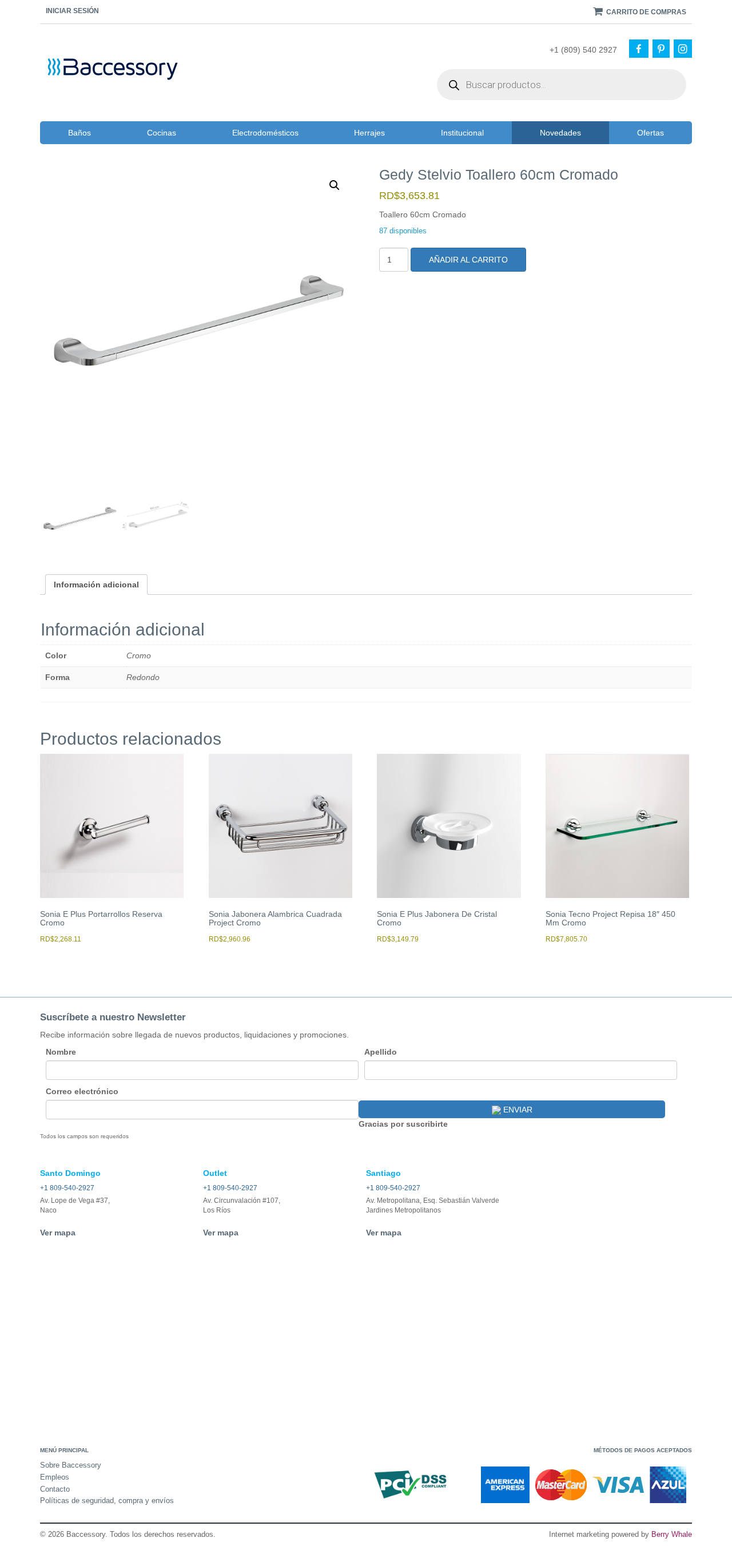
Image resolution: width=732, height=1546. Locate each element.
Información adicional (96, 584)
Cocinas (161, 132)
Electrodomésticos (265, 132)
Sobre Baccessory (70, 1465)
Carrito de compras (645, 12)
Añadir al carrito (468, 259)
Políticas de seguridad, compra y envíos (107, 1500)
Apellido (380, 1051)
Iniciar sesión (72, 11)
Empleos (54, 1477)
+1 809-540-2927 (67, 1188)
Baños (79, 132)
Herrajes (369, 132)
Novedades (560, 132)
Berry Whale (671, 1534)
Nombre (61, 1051)
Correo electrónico (82, 1091)
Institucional (462, 132)
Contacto (55, 1489)
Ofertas (650, 132)
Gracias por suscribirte (403, 1123)
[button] (334, 185)
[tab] (96, 584)
